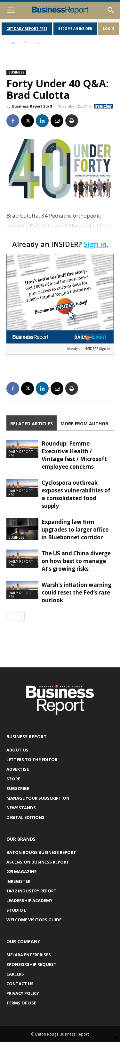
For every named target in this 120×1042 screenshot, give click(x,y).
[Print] (71, 120)
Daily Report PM (20, 453)
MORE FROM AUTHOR (84, 424)
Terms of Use (21, 1003)
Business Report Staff (32, 106)
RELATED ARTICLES (31, 424)
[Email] (57, 120)
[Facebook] (12, 120)
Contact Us (20, 983)
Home (12, 43)
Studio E (16, 910)
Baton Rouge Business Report (41, 852)
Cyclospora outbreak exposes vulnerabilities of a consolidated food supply (76, 494)
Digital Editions (25, 817)
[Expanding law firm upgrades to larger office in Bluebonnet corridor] (22, 529)
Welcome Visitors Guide (33, 920)
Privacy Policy (22, 993)
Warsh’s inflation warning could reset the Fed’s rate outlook (76, 592)
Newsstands (21, 808)
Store (13, 779)
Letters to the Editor (31, 759)
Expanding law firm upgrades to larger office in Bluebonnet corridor (75, 529)
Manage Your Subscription (37, 798)
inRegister (18, 881)
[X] (27, 120)
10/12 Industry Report (31, 891)
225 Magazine (21, 871)
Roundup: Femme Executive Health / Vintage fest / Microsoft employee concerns (74, 455)
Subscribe (17, 788)
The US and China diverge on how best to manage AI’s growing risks (76, 561)
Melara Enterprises (28, 955)
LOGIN (108, 28)
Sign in (95, 244)
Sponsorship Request (31, 964)
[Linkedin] (42, 120)
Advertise (17, 769)
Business (32, 43)
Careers (15, 974)
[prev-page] (10, 616)
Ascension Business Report (37, 862)
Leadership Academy (29, 900)
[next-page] (21, 616)
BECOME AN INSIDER (75, 28)
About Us (17, 750)
